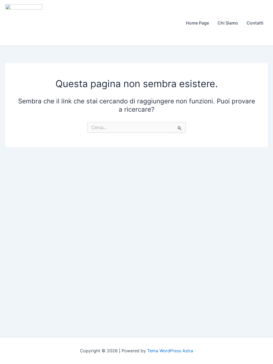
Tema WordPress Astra (170, 350)
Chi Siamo (228, 23)
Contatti (255, 23)
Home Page (197, 23)
